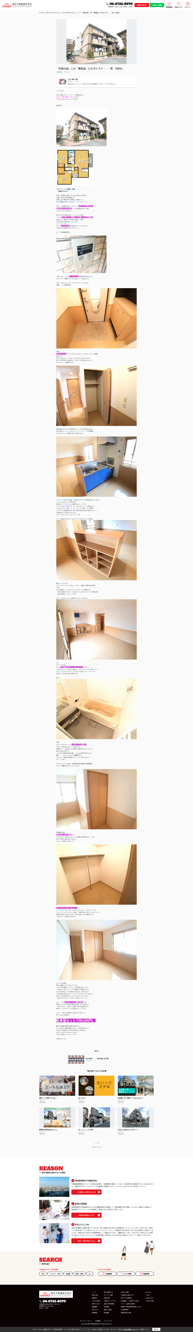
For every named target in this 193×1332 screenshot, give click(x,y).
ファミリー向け (55, 1274)
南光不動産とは (108, 1292)
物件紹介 (59, 72)
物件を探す (95, 1295)
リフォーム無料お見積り (128, 1304)
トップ (94, 1292)
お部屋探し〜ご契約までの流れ (130, 1301)
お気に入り (179, 7)
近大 (43, 1274)
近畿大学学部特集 (109, 1304)
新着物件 (94, 1298)
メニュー (188, 7)
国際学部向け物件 (126, 1313)
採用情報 (106, 1313)
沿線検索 (109, 1274)
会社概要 (106, 1307)
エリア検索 (127, 1274)
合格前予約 (107, 1298)
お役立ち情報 (125, 1292)
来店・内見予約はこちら (86, 1241)
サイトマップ (108, 1321)
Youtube (148, 1292)
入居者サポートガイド (110, 1301)
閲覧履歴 (169, 7)
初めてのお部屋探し (127, 1298)
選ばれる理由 (108, 1310)
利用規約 (98, 1321)
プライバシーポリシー (86, 1321)
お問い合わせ (142, 5)
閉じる (156, 1329)
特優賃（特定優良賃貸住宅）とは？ (131, 1307)
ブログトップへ (96, 1147)
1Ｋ (89, 1274)
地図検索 (146, 1274)
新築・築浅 (79, 1274)
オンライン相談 (108, 1295)
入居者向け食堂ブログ (127, 1295)
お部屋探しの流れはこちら (86, 1192)
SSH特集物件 (125, 1310)
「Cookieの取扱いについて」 (130, 1329)
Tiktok (148, 1295)
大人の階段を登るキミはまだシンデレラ (69, 202)
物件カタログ (96, 1304)
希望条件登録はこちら (86, 1215)
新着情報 (94, 1313)
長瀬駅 (68, 1274)
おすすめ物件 (96, 1301)
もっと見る (96, 1143)
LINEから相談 (157, 5)
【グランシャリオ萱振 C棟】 (66, 189)
